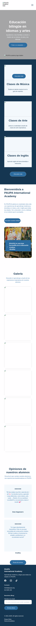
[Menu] (32, 5)
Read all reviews (18, 562)
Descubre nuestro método (12, 220)
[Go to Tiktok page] (16, 581)
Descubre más (18, 174)
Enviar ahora (11, 608)
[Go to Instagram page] (11, 581)
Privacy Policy (8, 619)
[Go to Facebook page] (5, 581)
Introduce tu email (9, 599)
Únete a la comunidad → (18, 45)
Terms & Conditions (9, 621)
